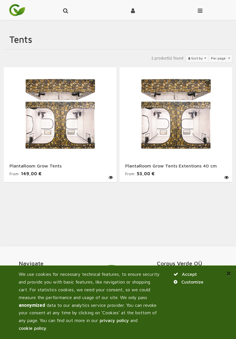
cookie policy (32, 328)
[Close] (229, 273)
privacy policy (114, 320)
